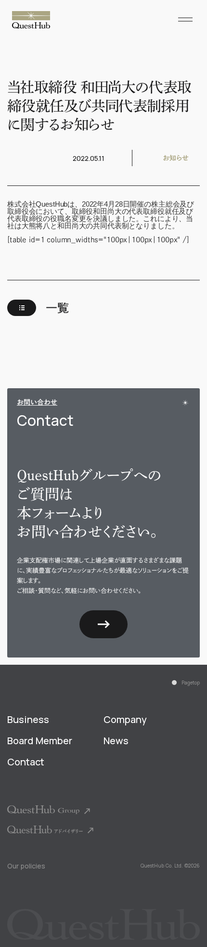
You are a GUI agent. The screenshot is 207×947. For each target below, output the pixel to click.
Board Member (39, 741)
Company (125, 719)
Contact (25, 762)
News (116, 741)
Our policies (26, 865)
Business (28, 719)
